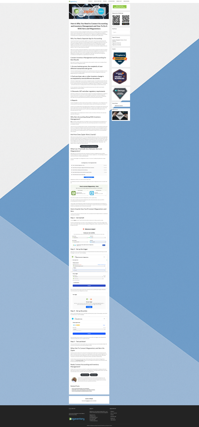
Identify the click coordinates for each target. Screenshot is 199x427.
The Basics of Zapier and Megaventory (89, 146)
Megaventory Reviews (119, 105)
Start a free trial (85, 374)
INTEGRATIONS (111, 1)
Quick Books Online (79, 360)
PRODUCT (90, 1)
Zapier (75, 220)
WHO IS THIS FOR (97, 1)
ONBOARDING (126, 1)
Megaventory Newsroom (116, 42)
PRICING (105, 1)
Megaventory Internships (116, 44)
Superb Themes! (109, 425)
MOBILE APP (119, 1)
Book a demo (93, 374)
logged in (87, 400)
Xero (71, 121)
